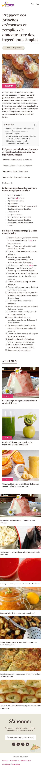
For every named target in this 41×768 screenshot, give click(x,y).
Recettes (9, 86)
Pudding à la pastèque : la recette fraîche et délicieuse (20, 584)
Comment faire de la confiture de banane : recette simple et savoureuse (20, 485)
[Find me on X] (18, 744)
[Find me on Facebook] (13, 744)
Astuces (7, 438)
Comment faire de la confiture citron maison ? (17, 613)
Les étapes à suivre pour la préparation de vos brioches (18, 142)
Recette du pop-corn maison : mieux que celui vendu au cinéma (20, 553)
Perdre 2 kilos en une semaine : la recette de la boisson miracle (17, 443)
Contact (5, 760)
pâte (31, 265)
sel (31, 240)
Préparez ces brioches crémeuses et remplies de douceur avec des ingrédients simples (19, 131)
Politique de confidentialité (20, 760)
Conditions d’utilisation (11, 764)
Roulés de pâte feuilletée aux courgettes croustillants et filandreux (20, 707)
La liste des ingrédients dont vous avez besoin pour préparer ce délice (22, 137)
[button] (32, 4)
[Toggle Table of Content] (33, 125)
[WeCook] (8, 4)
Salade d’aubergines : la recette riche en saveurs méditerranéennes (18, 643)
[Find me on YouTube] (27, 744)
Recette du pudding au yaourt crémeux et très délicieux (19, 401)
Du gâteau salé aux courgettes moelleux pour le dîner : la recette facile (20, 675)
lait (17, 198)
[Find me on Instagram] (22, 744)
